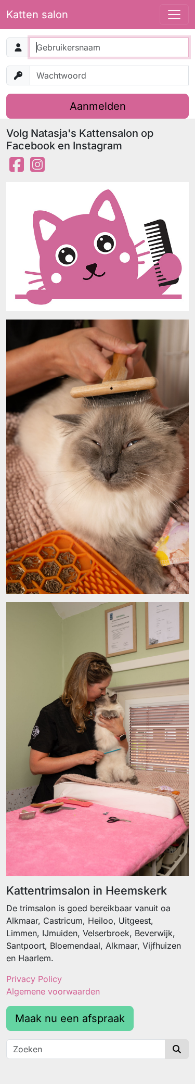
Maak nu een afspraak (70, 1018)
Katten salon (37, 14)
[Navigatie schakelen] (174, 14)
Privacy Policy (34, 979)
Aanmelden (98, 106)
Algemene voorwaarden (53, 991)
